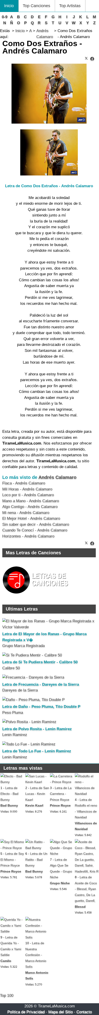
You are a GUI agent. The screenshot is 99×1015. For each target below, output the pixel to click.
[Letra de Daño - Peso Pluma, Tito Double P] (33, 699)
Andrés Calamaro (57, 477)
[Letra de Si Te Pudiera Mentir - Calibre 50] (32, 655)
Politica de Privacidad (26, 1012)
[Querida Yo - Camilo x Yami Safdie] (12, 931)
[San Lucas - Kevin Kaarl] (37, 782)
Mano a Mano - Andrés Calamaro (30, 501)
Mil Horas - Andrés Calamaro (27, 489)
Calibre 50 (11, 668)
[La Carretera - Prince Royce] (62, 782)
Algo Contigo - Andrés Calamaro (30, 507)
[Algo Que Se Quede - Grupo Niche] (62, 853)
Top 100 (6, 995)
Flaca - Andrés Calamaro (23, 483)
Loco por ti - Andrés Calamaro (28, 495)
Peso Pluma (12, 712)
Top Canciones (36, 5)
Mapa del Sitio (60, 1012)
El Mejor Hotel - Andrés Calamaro (31, 518)
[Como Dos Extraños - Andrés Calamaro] (92, 59)
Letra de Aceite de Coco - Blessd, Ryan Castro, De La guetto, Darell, (86, 888)
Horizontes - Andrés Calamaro (28, 536)
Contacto (84, 1012)
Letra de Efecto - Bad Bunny (9, 793)
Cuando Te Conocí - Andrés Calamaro (34, 530)
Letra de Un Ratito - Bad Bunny (36, 859)
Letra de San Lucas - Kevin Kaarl (37, 793)
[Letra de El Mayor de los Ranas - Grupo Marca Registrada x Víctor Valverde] (49, 627)
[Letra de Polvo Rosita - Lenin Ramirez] (29, 722)
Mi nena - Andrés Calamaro (25, 512)
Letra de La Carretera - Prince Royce (61, 793)
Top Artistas (70, 5)
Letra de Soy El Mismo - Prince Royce (12, 859)
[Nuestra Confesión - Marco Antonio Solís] (37, 937)
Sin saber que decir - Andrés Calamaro (35, 524)
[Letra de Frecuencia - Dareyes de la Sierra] (33, 677)
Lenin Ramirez (14, 735)
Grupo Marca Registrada (23, 646)
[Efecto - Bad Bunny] (12, 782)
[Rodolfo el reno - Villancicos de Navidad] (87, 793)
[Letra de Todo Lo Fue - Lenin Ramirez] (28, 744)
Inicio (9, 5)
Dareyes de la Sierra (20, 690)
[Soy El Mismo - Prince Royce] (12, 848)
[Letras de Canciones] (36, 596)
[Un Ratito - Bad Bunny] (37, 848)
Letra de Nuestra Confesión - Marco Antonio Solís (35, 954)
